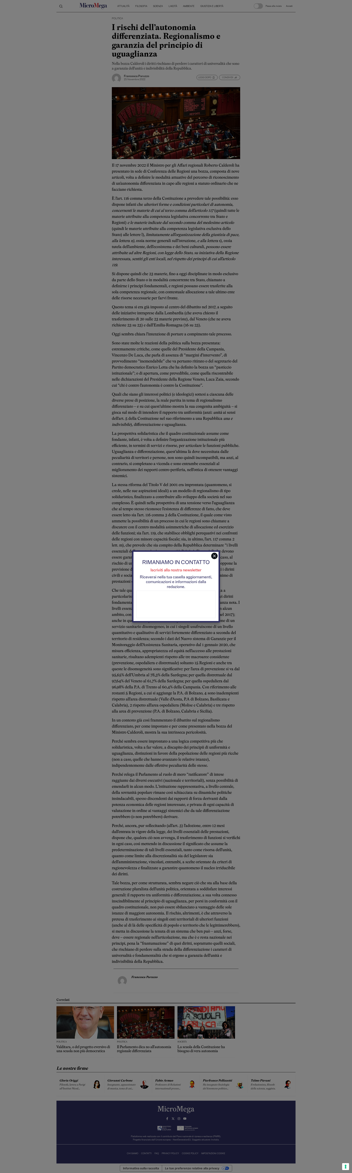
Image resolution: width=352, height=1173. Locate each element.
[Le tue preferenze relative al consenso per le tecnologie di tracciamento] (345, 1166)
